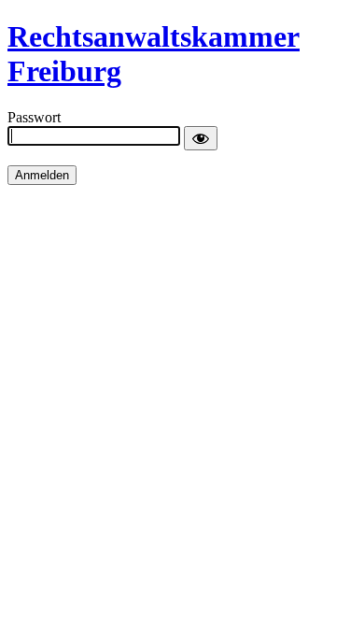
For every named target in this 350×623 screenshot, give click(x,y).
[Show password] (200, 138)
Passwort (34, 117)
